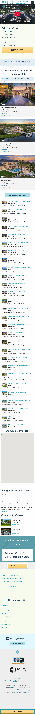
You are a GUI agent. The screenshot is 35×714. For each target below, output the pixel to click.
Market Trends (26, 61)
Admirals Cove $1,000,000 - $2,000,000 (12, 584)
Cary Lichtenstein (21, 1)
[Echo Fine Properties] (9, 3)
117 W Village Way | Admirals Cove (17, 324)
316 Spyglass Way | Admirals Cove (17, 416)
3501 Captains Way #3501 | (15, 332)
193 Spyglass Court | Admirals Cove (18, 242)
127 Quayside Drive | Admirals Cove (18, 234)
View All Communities (17, 593)
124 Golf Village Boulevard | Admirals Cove (20, 400)
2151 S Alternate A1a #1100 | (15, 425)
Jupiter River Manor (7, 616)
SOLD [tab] (27, 79)
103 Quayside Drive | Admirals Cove (18, 209)
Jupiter (17, 500)
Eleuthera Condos (6, 627)
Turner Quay (5, 608)
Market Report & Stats (18, 566)
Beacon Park (5, 605)
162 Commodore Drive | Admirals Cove (19, 259)
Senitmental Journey (7, 610)
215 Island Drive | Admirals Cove (17, 283)
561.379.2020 (11, 681)
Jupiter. (13, 31)
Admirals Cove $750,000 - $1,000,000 (12, 581)
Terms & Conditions (26, 692)
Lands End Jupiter (6, 624)
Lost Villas (4, 621)
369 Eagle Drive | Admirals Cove (17, 218)
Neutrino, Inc (13, 687)
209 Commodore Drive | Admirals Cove (19, 201)
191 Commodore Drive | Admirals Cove (19, 267)
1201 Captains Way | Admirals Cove (18, 408)
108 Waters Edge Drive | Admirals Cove (19, 349)
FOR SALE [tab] (5, 79)
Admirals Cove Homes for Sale (10, 572)
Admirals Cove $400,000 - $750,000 (11, 578)
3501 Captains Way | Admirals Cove (18, 341)
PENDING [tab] (21, 79)
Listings (7, 61)
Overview (17, 61)
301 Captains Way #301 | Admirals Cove (19, 365)
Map (12, 61)
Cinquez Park (5, 630)
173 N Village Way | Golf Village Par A (18, 357)
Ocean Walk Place (6, 619)
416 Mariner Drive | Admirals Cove (17, 275)
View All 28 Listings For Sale (17, 195)
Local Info (17, 64)
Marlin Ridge (5, 613)
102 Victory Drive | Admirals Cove (17, 300)
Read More (4, 511)
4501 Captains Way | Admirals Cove (18, 384)
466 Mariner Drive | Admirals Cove (18, 250)
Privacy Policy (15, 692)
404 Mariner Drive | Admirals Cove (18, 226)
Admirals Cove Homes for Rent (10, 575)
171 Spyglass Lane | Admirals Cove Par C (19, 316)
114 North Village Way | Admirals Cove (18, 308)
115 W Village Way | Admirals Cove (17, 291)
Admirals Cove (8, 115)
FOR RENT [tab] (13, 79)
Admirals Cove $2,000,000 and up (11, 586)
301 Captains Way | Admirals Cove (17, 392)
